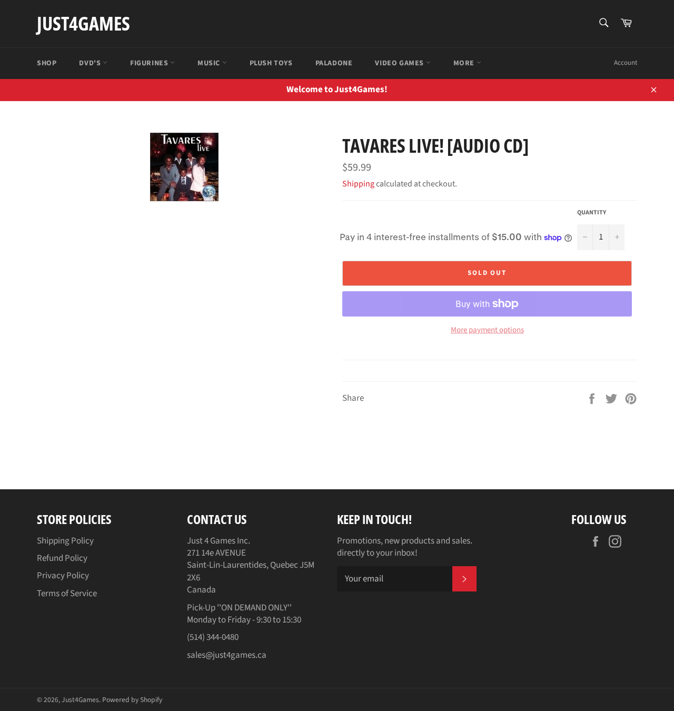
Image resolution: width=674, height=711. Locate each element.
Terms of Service (67, 593)
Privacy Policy (63, 575)
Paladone (334, 63)
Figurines (150, 63)
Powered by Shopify (132, 700)
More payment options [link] (487, 330)
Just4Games (83, 23)
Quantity (591, 213)
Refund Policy (62, 558)
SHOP (46, 63)
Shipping (358, 184)
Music (209, 63)
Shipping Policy (65, 541)
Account (625, 62)
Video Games (400, 63)
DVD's (91, 63)
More (465, 63)
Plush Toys (271, 63)
